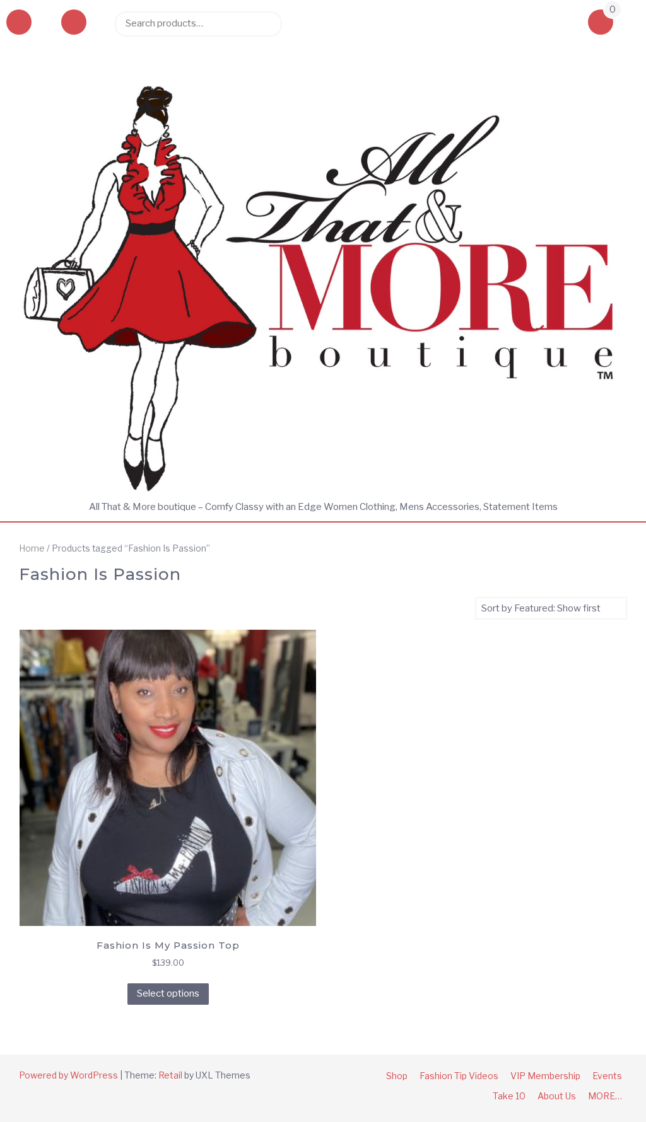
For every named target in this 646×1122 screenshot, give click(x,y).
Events (607, 1075)
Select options (168, 993)
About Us (556, 1095)
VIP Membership (545, 1075)
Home (32, 548)
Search (266, 23)
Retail (170, 1075)
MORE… (605, 1095)
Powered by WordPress (68, 1075)
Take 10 (509, 1095)
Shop (397, 1075)
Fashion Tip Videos (459, 1075)
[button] (73, 23)
